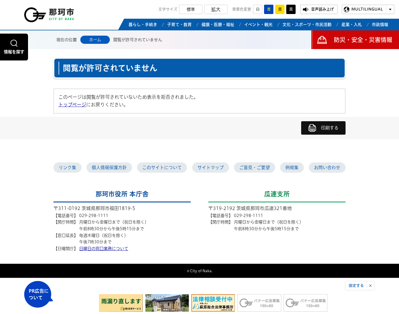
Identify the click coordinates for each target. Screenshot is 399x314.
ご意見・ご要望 (254, 167)
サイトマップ (210, 167)
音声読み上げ (322, 9)
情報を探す (14, 52)
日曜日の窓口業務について (103, 249)
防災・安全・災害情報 (363, 40)
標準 (191, 9)
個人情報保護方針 (109, 167)
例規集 (292, 167)
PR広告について (39, 294)
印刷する (330, 128)
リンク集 (67, 167)
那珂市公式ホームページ (49, 16)
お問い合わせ (327, 167)
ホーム (95, 40)
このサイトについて (162, 167)
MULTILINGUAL (367, 9)
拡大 (216, 9)
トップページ (72, 104)
